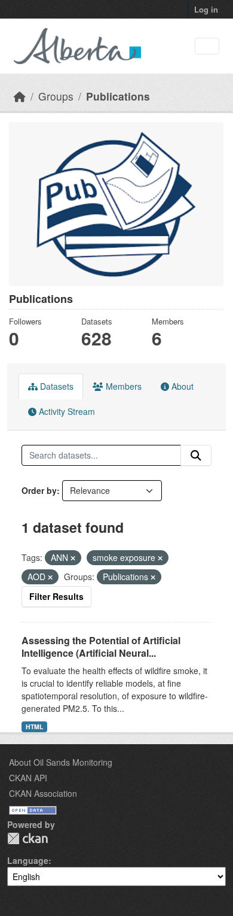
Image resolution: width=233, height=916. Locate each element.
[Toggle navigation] (207, 46)
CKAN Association (43, 793)
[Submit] (195, 455)
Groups (55, 96)
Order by (39, 490)
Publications (118, 96)
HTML (34, 726)
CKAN (27, 838)
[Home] (20, 96)
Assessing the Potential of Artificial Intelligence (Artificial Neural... (101, 646)
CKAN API (28, 778)
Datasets (55, 386)
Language (27, 860)
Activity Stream (65, 411)
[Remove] (72, 558)
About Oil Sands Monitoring (60, 762)
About (181, 386)
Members (122, 386)
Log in (206, 9)
